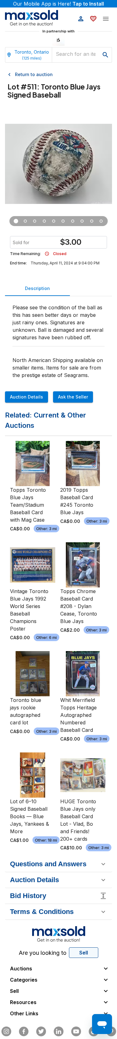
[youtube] (76, 1031)
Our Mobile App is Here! (58, 4)
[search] (105, 55)
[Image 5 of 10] (53, 221)
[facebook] (23, 1031)
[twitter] (41, 1031)
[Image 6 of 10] (63, 221)
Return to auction (34, 74)
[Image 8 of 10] (82, 221)
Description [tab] (37, 288)
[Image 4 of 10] (44, 221)
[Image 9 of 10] (92, 221)
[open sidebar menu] (106, 18)
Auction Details (26, 396)
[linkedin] (58, 1031)
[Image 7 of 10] (73, 221)
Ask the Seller (73, 396)
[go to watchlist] (93, 18)
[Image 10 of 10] (101, 221)
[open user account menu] (81, 18)
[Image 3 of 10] (34, 221)
